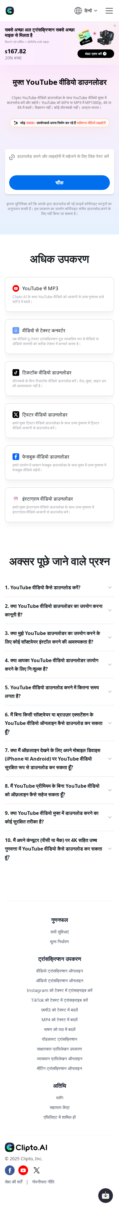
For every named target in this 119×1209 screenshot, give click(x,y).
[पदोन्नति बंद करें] (115, 25)
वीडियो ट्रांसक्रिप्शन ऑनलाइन (59, 971)
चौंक (59, 182)
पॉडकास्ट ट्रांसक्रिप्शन (59, 1039)
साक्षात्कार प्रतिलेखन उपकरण (59, 1048)
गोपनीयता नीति (43, 1181)
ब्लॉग (59, 1097)
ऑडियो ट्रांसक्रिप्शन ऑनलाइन (59, 980)
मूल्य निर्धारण (59, 941)
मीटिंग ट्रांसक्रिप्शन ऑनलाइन (59, 1068)
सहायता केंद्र (60, 1107)
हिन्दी (88, 10)
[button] (109, 11)
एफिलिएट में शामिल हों (60, 1117)
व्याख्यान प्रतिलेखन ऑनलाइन (59, 1058)
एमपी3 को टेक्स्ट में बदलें (59, 1010)
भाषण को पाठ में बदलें (59, 1029)
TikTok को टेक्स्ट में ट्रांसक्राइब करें (59, 1000)
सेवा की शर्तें (13, 1181)
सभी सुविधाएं (59, 932)
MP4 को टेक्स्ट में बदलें (59, 1019)
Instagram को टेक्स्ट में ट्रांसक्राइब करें (59, 990)
